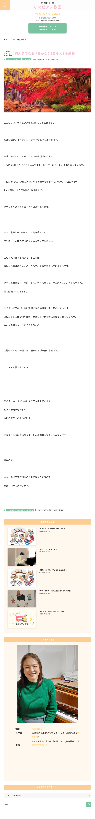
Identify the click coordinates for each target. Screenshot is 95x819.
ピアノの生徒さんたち (13, 59)
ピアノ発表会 (26, 59)
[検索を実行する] (88, 804)
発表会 (61, 510)
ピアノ (39, 510)
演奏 (55, 510)
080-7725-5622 (49, 14)
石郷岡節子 (37, 729)
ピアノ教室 (48, 510)
